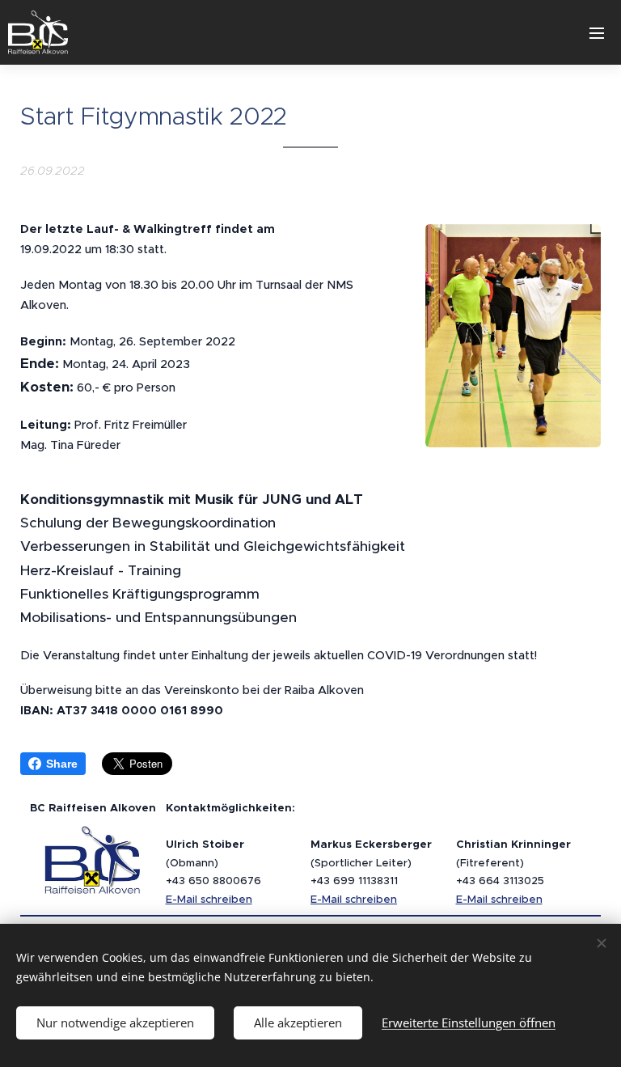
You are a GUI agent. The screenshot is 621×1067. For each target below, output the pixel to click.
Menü (597, 32)
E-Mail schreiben (209, 899)
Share (62, 763)
